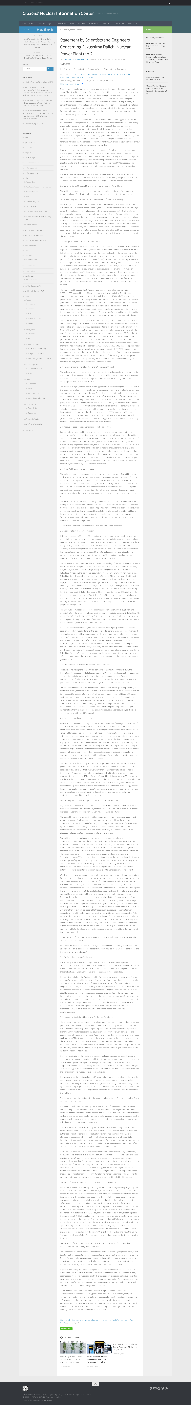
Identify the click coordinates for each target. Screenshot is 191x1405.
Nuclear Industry (33, 393)
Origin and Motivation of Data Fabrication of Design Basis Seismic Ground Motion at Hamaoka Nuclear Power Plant (38, 103)
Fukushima (64, 30)
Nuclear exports (30, 266)
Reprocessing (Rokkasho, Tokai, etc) (40, 358)
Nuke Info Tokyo (31, 260)
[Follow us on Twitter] (48, 29)
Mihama (30, 324)
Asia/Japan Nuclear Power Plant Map (38, 187)
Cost (27, 197)
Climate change (30, 158)
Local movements (30, 246)
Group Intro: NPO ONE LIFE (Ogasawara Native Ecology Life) (155, 45)
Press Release (93, 24)
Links (72, 24)
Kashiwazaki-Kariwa (34, 319)
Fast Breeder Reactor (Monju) (37, 348)
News (24, 24)
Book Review (29, 148)
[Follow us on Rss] (52, 29)
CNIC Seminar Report (31, 163)
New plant (31, 334)
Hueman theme (47, 1400)
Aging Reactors (30, 142)
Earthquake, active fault (36, 368)
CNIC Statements (31, 280)
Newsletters (61, 24)
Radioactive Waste (32, 419)
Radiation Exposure (32, 404)
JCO (29, 314)
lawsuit (30, 388)
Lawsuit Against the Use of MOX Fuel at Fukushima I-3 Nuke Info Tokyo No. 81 (125, 1347)
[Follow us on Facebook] (45, 29)
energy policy (30, 330)
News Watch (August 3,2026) (34, 124)
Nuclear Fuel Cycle (32, 345)
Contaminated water (31, 173)
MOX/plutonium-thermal (36, 353)
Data (31, 24)
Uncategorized (29, 430)
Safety (30, 373)
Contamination (33, 408)
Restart (30, 339)
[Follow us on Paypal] (38, 29)
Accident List (30, 182)
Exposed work (32, 413)
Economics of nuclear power (34, 230)
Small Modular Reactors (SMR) (34, 291)
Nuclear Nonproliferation (36, 398)
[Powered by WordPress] (30, 1400)
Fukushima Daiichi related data (36, 212)
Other (28, 379)
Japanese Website (36, 3)
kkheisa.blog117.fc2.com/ (70, 84)
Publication (81, 24)
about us (28, 137)
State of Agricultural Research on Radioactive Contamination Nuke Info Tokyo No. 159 (71, 1359)
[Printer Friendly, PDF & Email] (66, 1328)
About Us (24, 3)
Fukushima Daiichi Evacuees (34, 235)
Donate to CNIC (132, 24)
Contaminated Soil (31, 168)
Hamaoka (31, 309)
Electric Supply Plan (32, 202)
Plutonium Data (31, 224)
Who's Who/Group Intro (34, 424)
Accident (29, 300)
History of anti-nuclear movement (36, 241)
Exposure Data (31, 207)
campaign (41, 24)
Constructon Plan (32, 192)
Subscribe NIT (119, 24)
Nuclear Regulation (32, 364)
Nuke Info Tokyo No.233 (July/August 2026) (39, 82)
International (32, 383)
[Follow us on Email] (41, 29)
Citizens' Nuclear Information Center (58, 13)
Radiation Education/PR (33, 286)
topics (50, 24)
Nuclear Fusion (30, 271)
